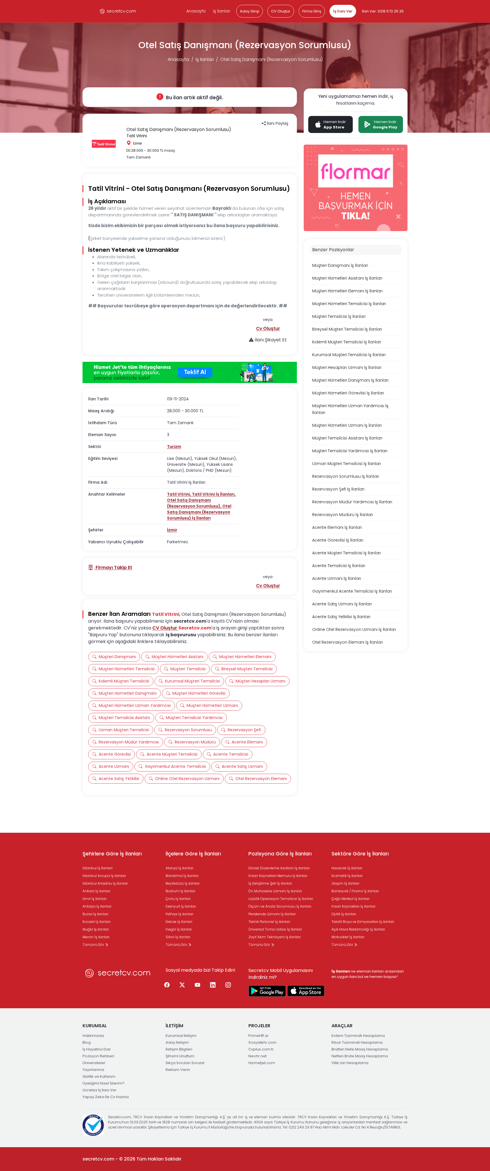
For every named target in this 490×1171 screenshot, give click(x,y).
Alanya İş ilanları (179, 868)
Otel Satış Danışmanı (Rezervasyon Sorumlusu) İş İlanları (199, 512)
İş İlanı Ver (342, 11)
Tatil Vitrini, (179, 494)
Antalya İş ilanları (97, 906)
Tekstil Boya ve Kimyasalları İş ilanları (362, 921)
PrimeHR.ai (258, 1035)
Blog (87, 1042)
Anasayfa (196, 11)
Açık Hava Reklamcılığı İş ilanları (358, 929)
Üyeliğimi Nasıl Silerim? (103, 1083)
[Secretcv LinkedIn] (213, 985)
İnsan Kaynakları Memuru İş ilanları (277, 875)
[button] (268, 328)
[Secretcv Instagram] (228, 985)
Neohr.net (257, 1056)
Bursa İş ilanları (95, 914)
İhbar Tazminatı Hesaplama (357, 1042)
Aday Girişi (249, 11)
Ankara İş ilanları (96, 891)
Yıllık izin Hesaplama (349, 1063)
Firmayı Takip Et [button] (113, 567)
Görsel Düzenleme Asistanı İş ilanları (279, 868)
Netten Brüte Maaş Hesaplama (359, 1056)
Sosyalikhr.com (262, 1042)
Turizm (174, 446)
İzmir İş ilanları (95, 898)
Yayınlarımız (93, 1069)
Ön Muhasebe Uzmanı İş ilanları (275, 891)
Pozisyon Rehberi (98, 1056)
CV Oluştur (280, 11)
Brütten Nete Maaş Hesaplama (359, 1049)
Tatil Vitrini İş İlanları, (214, 494)
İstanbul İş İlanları (98, 868)
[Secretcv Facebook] (167, 985)
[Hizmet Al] (190, 372)
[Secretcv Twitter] (182, 985)
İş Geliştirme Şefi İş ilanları (270, 883)
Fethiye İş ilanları (179, 914)
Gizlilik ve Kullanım (99, 1076)
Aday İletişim (177, 1042)
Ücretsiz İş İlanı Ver (100, 1090)
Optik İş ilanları (343, 914)
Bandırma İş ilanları (182, 875)
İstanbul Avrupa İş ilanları (104, 875)
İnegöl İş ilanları (179, 929)
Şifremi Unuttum (180, 1056)
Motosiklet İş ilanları (347, 937)
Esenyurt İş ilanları (181, 906)
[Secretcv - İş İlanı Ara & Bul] (267, 991)
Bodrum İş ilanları (180, 891)
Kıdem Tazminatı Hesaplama (358, 1035)
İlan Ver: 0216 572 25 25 (383, 11)
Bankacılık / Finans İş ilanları (355, 891)
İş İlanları (221, 11)
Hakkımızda (93, 1035)
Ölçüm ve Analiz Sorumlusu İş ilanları (279, 906)
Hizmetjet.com (261, 1063)
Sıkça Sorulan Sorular (185, 1063)
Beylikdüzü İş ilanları (183, 883)
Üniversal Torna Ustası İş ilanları (275, 929)
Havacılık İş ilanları (346, 868)
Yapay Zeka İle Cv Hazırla (106, 1097)
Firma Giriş (311, 11)
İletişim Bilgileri (179, 1049)
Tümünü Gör (94, 944)
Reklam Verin (178, 1069)
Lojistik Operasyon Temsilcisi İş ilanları (280, 898)
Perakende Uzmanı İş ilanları (272, 914)
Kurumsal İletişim (181, 1035)
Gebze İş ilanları (179, 921)
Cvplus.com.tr (261, 1049)
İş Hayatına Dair (97, 1049)
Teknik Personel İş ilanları (269, 921)
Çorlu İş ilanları (178, 898)
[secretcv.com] (118, 11)
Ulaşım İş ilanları (345, 883)
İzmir (172, 530)
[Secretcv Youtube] (198, 985)
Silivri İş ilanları (178, 937)
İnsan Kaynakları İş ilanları (353, 906)
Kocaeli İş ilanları (97, 921)
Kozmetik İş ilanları (347, 875)
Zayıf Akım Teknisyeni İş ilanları (274, 937)
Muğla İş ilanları (96, 929)
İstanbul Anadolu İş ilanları (105, 883)
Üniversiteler (94, 1063)
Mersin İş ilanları (96, 937)
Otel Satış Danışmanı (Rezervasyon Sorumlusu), (194, 503)
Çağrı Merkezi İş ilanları (350, 898)
